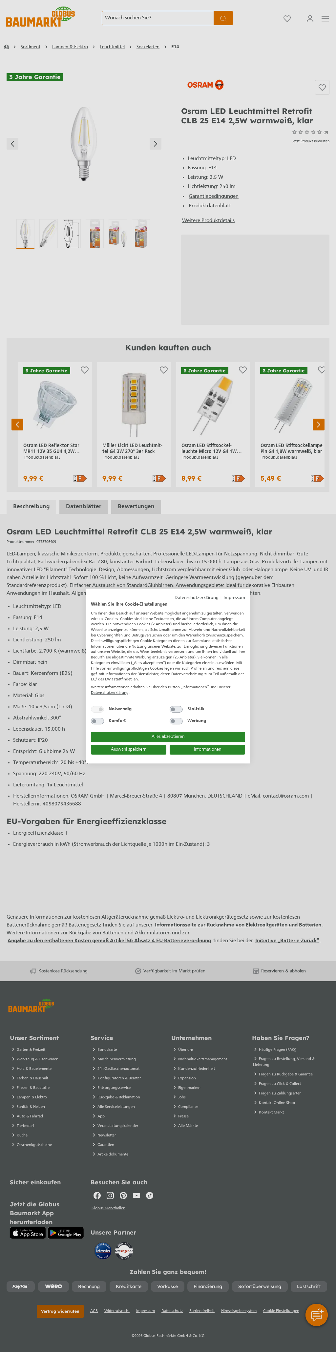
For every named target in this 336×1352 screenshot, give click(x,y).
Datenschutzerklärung (197, 598)
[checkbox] (97, 709)
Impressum (234, 598)
